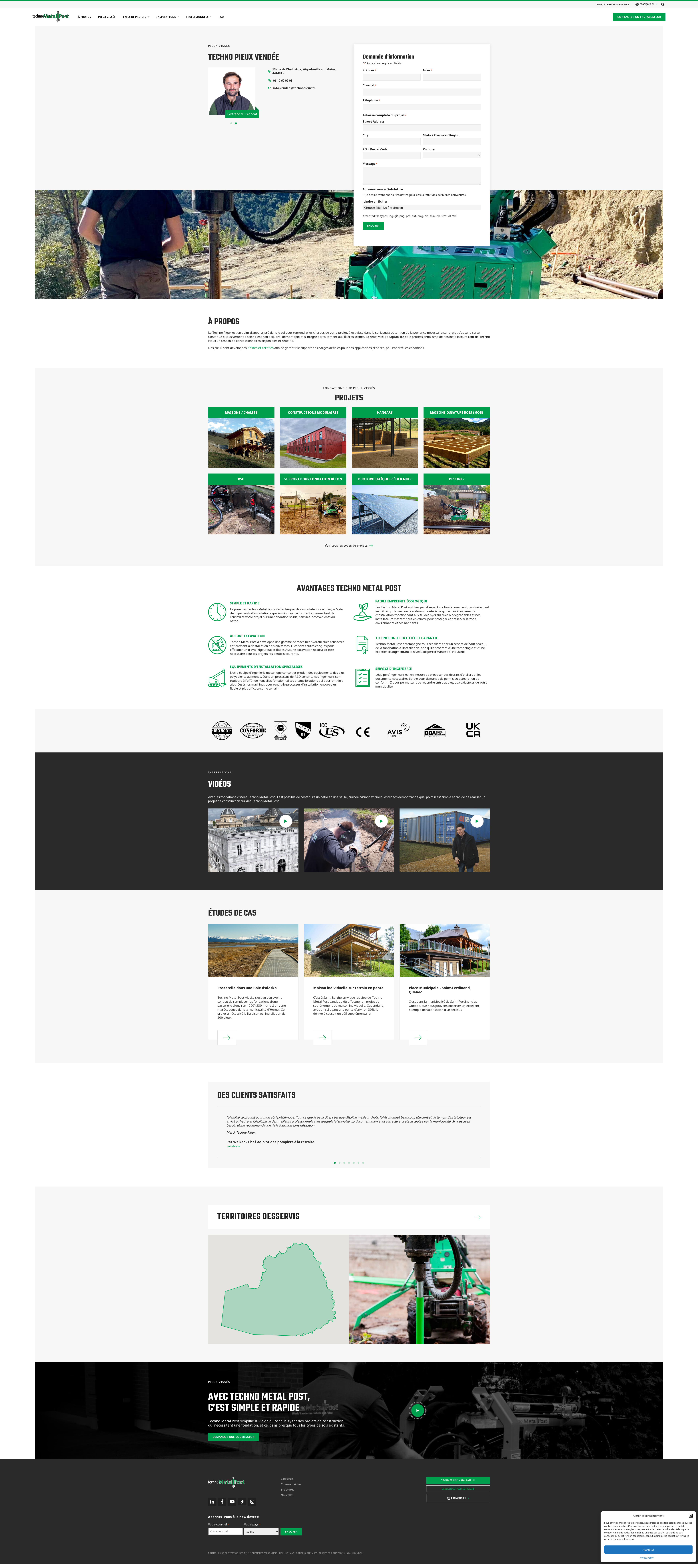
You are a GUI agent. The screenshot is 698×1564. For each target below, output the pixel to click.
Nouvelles (287, 1495)
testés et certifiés (261, 348)
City (365, 135)
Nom (427, 70)
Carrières (287, 1479)
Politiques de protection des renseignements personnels (242, 1553)
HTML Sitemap (286, 1553)
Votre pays (252, 1524)
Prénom (369, 70)
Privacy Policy (646, 1557)
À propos (84, 17)
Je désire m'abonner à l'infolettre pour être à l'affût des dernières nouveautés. (416, 195)
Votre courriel (218, 1524)
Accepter (648, 1549)
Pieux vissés (106, 17)
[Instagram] (252, 1502)
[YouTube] (232, 1502)
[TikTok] (242, 1501)
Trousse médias (291, 1484)
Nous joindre (354, 1553)
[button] (691, 1516)
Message (370, 164)
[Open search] (662, 4)
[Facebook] (222, 1502)
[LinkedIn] (212, 1502)
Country (429, 149)
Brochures (287, 1489)
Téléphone (371, 100)
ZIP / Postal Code (375, 149)
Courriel (369, 85)
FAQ (221, 17)
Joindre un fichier (375, 201)
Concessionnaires (306, 1553)
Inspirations (166, 17)
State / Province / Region (441, 135)
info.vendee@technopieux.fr (294, 88)
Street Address (373, 121)
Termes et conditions (332, 1553)
